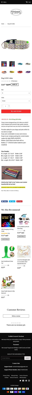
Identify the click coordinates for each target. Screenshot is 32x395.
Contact (6, 377)
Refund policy (23, 377)
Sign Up (28, 358)
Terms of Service (23, 375)
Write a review (16, 316)
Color (2, 97)
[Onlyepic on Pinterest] (26, 381)
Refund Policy (14, 375)
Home (2, 23)
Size (2, 89)
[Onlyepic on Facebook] (23, 381)
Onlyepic (16, 385)
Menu (4, 2)
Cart (29, 2)
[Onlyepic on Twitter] (20, 381)
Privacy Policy (6, 375)
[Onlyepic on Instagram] (29, 381)
